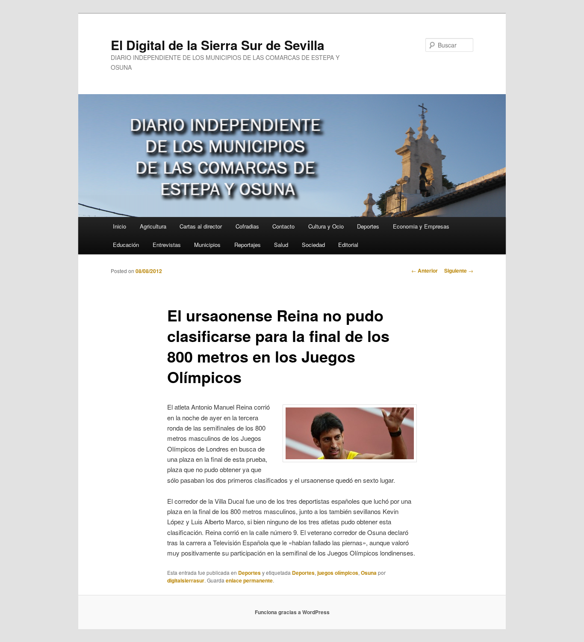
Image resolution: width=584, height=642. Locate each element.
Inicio (119, 226)
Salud (281, 245)
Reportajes (247, 245)
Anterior (424, 270)
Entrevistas (167, 245)
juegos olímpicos (337, 573)
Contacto (283, 226)
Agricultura (153, 226)
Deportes (368, 226)
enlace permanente (249, 580)
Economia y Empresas (421, 226)
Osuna (369, 573)
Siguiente (458, 270)
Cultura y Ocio (326, 226)
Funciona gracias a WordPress (292, 612)
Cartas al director (201, 226)
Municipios (207, 245)
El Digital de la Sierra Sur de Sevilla (217, 45)
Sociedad (313, 245)
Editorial (348, 245)
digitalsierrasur (185, 580)
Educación (126, 245)
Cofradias (247, 226)
